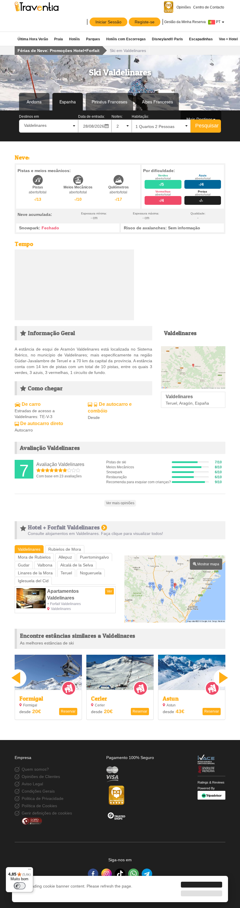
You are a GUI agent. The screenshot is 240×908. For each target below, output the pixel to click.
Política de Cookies (39, 805)
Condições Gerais (38, 791)
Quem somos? (35, 769)
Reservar (68, 711)
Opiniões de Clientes (41, 776)
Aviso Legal (32, 783)
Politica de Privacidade (43, 798)
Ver (109, 591)
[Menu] (29, 870)
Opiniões (183, 7)
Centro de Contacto (208, 7)
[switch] (19, 885)
